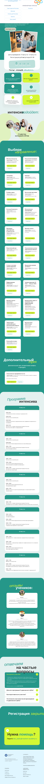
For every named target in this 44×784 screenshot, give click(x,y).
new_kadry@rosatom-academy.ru (25, 739)
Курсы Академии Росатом (9, 775)
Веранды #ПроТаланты (27, 774)
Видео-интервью (26, 776)
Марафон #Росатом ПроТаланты (10, 777)
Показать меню (30, 2)
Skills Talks (24, 773)
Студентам (7, 772)
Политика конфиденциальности (29, 765)
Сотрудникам (7, 773)
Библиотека (25, 771)
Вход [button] (37, 2)
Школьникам (7, 770)
